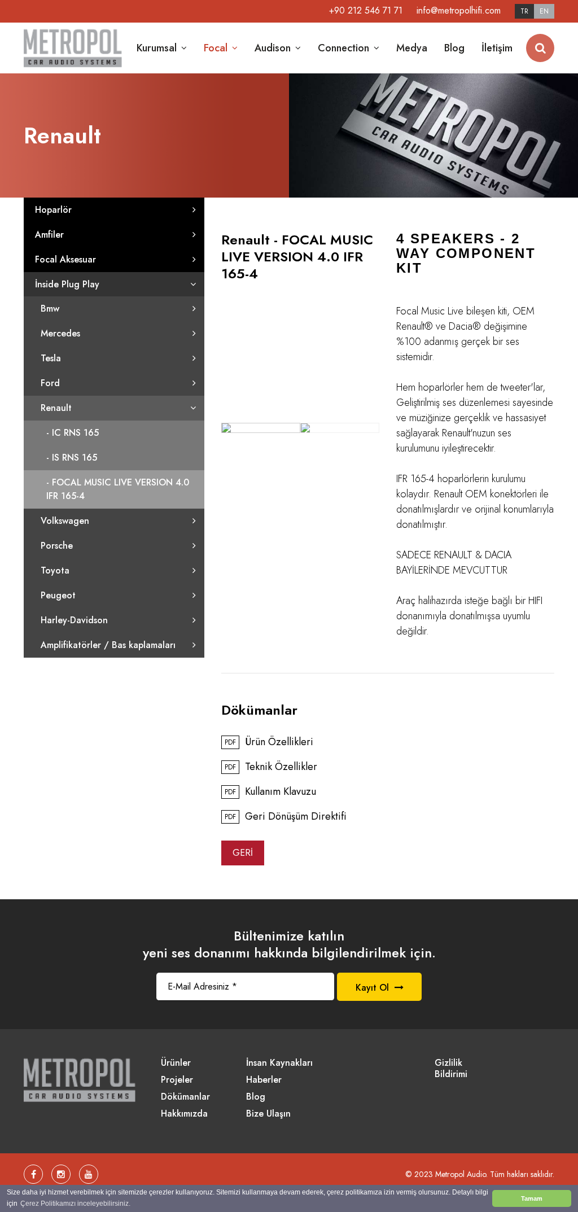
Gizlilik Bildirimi (451, 1068)
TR (524, 11)
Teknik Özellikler (271, 767)
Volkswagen (65, 520)
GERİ (243, 852)
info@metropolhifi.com (459, 10)
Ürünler (176, 1063)
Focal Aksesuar (65, 259)
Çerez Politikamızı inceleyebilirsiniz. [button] (75, 1203)
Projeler (177, 1080)
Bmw (50, 308)
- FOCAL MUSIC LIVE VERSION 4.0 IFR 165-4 (117, 489)
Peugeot (58, 595)
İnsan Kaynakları (279, 1063)
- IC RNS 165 (72, 432)
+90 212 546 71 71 (365, 10)
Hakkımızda (184, 1114)
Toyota (55, 570)
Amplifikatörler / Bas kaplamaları (108, 644)
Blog (454, 48)
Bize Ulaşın (268, 1114)
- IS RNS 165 (71, 457)
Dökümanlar (185, 1097)
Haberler (264, 1080)
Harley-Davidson (74, 620)
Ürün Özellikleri (269, 742)
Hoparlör (53, 209)
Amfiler (49, 234)
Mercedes (60, 333)
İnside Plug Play (67, 284)
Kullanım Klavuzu (270, 792)
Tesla (51, 358)
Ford (50, 383)
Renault (56, 407)
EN (544, 11)
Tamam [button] (531, 1198)
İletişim (497, 48)
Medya (411, 48)
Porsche (57, 545)
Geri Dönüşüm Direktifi (286, 817)
